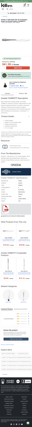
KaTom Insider (24, 412)
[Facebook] (11, 424)
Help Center (24, 397)
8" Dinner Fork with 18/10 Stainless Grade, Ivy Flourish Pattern (24, 240)
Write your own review (16, 339)
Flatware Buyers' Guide (15, 145)
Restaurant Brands (9, 399)
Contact (24, 407)
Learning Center (24, 401)
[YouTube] (22, 424)
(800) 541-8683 (15, 85)
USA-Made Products (9, 405)
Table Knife (5, 16)
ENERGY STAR (9, 403)
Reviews (24, 414)
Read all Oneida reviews (7, 344)
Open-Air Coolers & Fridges (8, 353)
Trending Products (9, 407)
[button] (24, 5)
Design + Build (9, 397)
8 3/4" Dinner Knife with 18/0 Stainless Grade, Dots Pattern (24, 273)
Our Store (24, 410)
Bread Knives (8, 302)
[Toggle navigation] (2, 9)
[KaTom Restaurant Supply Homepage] (6, 5)
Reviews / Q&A (23, 93)
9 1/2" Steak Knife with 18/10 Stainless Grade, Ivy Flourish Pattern (8, 240)
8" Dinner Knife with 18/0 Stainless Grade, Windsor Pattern (8, 274)
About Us (24, 403)
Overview (7, 93)
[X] (14, 424)
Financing (9, 414)
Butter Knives (23, 302)
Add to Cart (18, 68)
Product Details (7, 116)
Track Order (9, 410)
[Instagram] (19, 424)
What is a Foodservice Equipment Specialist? (18, 87)
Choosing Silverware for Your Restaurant (19, 147)
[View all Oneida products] (16, 164)
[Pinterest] (16, 424)
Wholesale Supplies (9, 401)
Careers (24, 405)
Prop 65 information (11, 216)
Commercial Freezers (23, 353)
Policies (24, 399)
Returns (9, 412)
